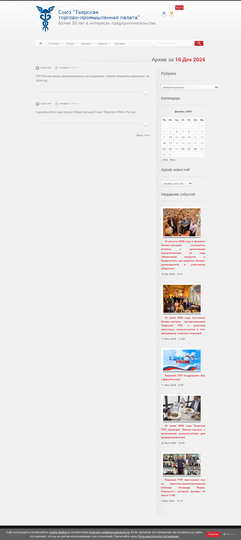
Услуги (69, 44)
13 (189, 137)
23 (164, 149)
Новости (101, 44)
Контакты (120, 43)
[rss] (171, 13)
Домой (41, 43)
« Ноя (164, 159)
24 (170, 149)
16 (164, 143)
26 (183, 149)
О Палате (52, 44)
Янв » (173, 159)
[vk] (164, 13)
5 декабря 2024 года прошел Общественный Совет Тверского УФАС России (85, 112)
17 (170, 143)
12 (183, 137)
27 (189, 149)
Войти (179, 7)
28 (195, 149)
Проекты (84, 44)
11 (176, 137)
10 (170, 137)
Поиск (199, 43)
